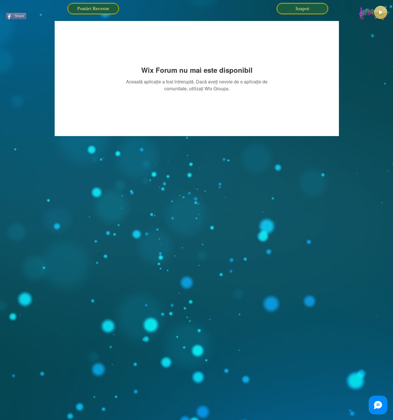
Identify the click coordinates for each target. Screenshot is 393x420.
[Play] (380, 12)
